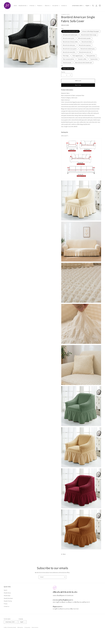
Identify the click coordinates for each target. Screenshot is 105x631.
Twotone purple (67, 62)
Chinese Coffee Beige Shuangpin (90, 31)
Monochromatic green (68, 38)
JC (7, 627)
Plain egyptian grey (78, 55)
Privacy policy (27, 627)
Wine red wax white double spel (83, 62)
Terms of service (35, 627)
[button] (23, 5)
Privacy (5, 603)
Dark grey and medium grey (70, 35)
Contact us (6, 606)
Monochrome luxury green (70, 48)
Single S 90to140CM (68, 68)
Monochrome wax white (69, 52)
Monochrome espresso (85, 45)
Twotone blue (94, 59)
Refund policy (20, 627)
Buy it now (78, 85)
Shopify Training (8, 601)
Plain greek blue (91, 55)
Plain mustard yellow (68, 59)
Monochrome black (87, 41)
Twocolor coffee (82, 59)
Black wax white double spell (70, 31)
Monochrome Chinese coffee (70, 41)
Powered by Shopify (12, 627)
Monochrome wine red (85, 52)
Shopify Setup (7, 593)
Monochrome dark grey (69, 45)
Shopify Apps (7, 595)
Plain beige (66, 55)
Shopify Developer (8, 598)
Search (5, 590)
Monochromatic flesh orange (88, 35)
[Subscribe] (64, 577)
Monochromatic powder (84, 38)
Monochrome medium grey (88, 48)
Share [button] (64, 554)
